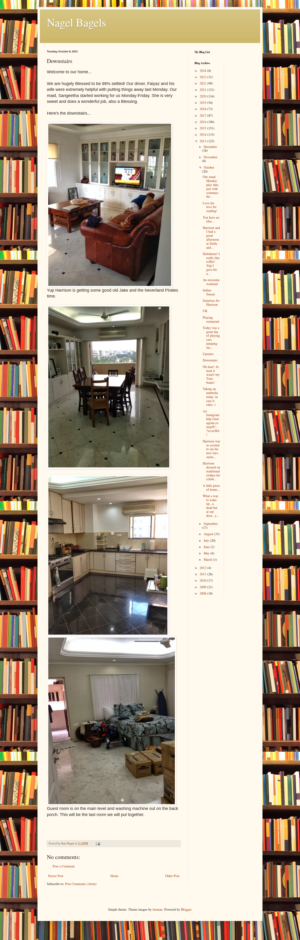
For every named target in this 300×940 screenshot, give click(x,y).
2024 (203, 70)
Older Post (172, 876)
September (211, 523)
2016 (203, 122)
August (209, 534)
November (211, 157)
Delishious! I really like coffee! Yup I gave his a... (211, 263)
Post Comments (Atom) (81, 884)
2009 (203, 587)
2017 (203, 115)
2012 (203, 567)
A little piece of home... (211, 487)
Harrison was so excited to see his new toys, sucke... (211, 449)
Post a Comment (64, 866)
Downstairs (210, 360)
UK (205, 311)
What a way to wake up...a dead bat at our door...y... (211, 506)
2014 (203, 134)
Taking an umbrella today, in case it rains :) (210, 397)
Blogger (186, 909)
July (207, 540)
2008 (203, 593)
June (207, 547)
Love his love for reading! (210, 207)
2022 (203, 83)
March (208, 559)
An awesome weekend (211, 282)
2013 (203, 141)
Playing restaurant (211, 319)
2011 (203, 574)
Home (114, 876)
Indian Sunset (209, 292)
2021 (203, 89)
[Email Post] (97, 843)
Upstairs (208, 354)
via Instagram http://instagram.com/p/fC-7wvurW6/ (211, 423)
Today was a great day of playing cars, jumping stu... (211, 337)
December (210, 146)
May (207, 553)
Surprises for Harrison (211, 302)
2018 (203, 109)
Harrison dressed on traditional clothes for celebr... (211, 471)
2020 (203, 96)
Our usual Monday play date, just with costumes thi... (211, 186)
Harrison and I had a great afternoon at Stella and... (211, 237)
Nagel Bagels (76, 22)
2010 (203, 580)
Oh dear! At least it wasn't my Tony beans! (211, 374)
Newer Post (55, 876)
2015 (203, 128)
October (209, 167)
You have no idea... (211, 219)
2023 (203, 77)
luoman (157, 909)
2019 (203, 102)
